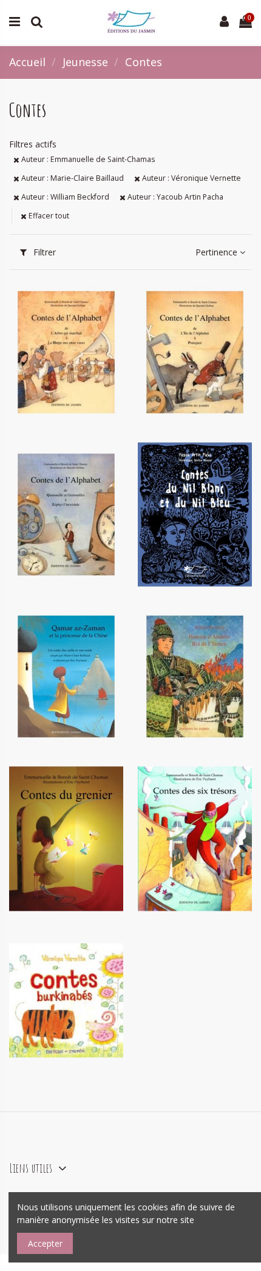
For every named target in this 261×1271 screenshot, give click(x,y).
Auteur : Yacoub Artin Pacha (174, 197)
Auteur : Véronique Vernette (190, 178)
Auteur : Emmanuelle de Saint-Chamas (87, 159)
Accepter (45, 1243)
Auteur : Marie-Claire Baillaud (71, 178)
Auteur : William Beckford (64, 197)
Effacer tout (48, 216)
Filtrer (43, 252)
